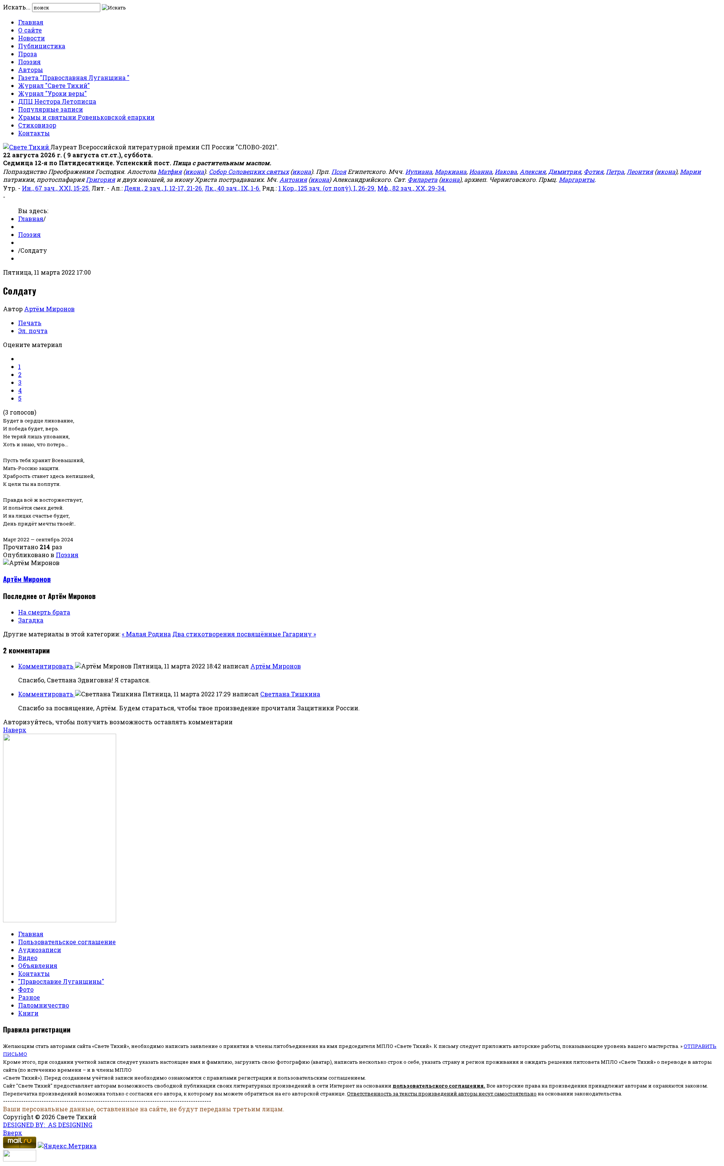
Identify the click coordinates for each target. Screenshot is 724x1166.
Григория (100, 179)
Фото (26, 989)
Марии (690, 171)
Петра (615, 171)
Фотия (593, 171)
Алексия (533, 171)
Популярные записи (50, 109)
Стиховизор (37, 125)
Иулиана (418, 171)
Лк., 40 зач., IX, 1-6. (233, 188)
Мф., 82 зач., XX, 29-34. (411, 188)
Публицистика (41, 46)
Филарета (422, 179)
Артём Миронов (49, 309)
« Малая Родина (146, 634)
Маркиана (450, 171)
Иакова (506, 171)
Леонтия (640, 171)
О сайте (30, 30)
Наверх (14, 730)
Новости (31, 38)
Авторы (30, 70)
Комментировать (46, 666)
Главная (30, 22)
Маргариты (577, 179)
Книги (28, 1013)
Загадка (30, 620)
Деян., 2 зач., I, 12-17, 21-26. (163, 188)
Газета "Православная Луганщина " (73, 77)
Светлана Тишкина (290, 694)
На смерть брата (44, 612)
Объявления (37, 965)
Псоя (338, 171)
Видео (27, 958)
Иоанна (480, 171)
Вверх (12, 1133)
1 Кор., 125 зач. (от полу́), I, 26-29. (327, 188)
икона (194, 171)
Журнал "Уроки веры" (52, 93)
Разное (29, 997)
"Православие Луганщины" (61, 981)
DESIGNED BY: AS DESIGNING (47, 1125)
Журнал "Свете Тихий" (54, 85)
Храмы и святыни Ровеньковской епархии (86, 117)
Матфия (170, 171)
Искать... (17, 7)
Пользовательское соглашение (67, 942)
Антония (293, 179)
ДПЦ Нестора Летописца (57, 101)
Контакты (34, 133)
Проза (27, 54)
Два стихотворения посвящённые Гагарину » (244, 634)
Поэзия (29, 62)
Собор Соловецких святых (249, 171)
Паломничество (43, 1005)
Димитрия (564, 171)
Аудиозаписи (39, 950)
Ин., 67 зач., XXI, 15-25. (56, 188)
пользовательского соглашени (436, 1085)
